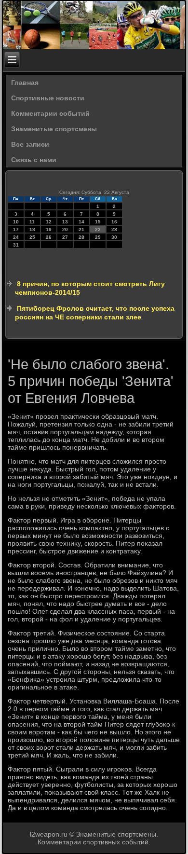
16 (114, 221)
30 (114, 237)
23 (114, 229)
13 (65, 221)
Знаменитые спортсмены (54, 129)
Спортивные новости (47, 98)
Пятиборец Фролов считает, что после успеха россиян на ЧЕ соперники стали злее (95, 312)
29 (98, 237)
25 (32, 237)
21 (81, 229)
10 (16, 221)
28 (81, 237)
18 (32, 229)
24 (16, 237)
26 (49, 237)
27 (65, 237)
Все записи (30, 144)
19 (49, 229)
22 (98, 229)
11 (32, 221)
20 (65, 229)
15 (98, 221)
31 (16, 245)
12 (49, 221)
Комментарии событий (50, 113)
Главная (25, 82)
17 (16, 229)
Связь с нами (33, 160)
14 (81, 221)
